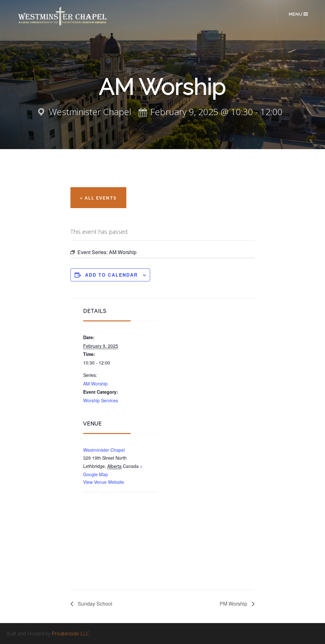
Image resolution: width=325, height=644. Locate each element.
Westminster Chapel (71, 16)
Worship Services (100, 400)
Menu (295, 14)
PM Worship (234, 603)
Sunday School (94, 603)
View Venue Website (103, 482)
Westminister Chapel (104, 450)
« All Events (98, 197)
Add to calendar (111, 275)
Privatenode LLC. (71, 633)
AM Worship (95, 383)
